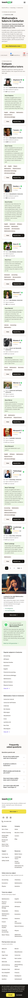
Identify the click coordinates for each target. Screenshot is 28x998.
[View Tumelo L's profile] (8, 132)
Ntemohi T (17, 292)
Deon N (15, 244)
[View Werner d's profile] (8, 385)
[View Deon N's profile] (8, 246)
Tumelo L (16, 130)
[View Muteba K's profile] (8, 342)
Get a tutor (13, 615)
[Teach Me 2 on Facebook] (3, 817)
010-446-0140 (7, 821)
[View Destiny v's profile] (8, 188)
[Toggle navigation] (24, 2)
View (7, 121)
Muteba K (16, 340)
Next (18, 568)
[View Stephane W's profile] (8, 82)
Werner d (16, 383)
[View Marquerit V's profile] (8, 432)
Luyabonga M (17, 528)
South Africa (5, 7)
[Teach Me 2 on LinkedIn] (7, 817)
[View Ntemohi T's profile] (8, 294)
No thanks (19, 995)
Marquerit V (17, 430)
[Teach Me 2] (7, 2)
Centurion (20, 7)
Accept (10, 995)
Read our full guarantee (10, 643)
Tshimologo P (17, 472)
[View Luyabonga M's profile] (8, 530)
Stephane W (17, 80)
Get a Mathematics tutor (13, 46)
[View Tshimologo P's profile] (8, 474)
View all (7, 688)
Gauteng (13, 7)
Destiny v (16, 186)
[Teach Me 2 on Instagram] (10, 817)
